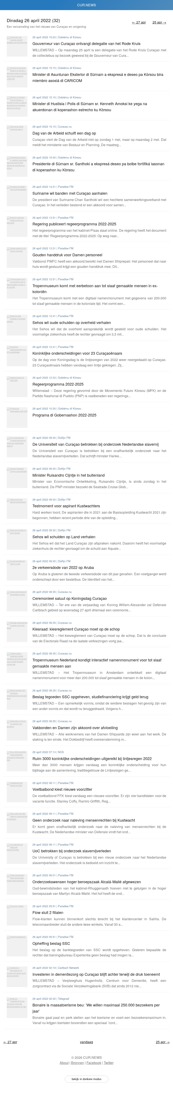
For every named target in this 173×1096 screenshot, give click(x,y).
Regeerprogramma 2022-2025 (58, 384)
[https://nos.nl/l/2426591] (17, 761)
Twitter (109, 1062)
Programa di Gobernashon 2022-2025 (64, 415)
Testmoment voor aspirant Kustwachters (66, 505)
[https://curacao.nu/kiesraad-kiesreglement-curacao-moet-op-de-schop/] (17, 631)
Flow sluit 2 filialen (47, 912)
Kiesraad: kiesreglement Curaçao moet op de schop (76, 629)
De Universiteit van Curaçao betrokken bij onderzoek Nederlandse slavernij (95, 444)
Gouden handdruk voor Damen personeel (67, 254)
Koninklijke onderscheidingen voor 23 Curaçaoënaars (77, 353)
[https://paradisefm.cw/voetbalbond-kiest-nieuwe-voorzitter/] (17, 792)
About (64, 1062)
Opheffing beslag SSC (51, 943)
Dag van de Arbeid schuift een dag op (64, 133)
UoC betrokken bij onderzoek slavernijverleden (71, 850)
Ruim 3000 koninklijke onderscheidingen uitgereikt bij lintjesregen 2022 (92, 758)
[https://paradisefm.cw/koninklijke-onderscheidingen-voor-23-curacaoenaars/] (17, 356)
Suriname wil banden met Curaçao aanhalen (69, 193)
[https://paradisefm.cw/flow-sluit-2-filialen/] (17, 915)
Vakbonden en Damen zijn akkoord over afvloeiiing (75, 727)
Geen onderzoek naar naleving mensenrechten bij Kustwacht (83, 820)
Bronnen (77, 1062)
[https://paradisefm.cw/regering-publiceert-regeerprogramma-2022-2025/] (17, 226)
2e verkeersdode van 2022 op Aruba (63, 567)
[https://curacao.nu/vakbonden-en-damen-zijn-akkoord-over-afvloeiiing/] (17, 730)
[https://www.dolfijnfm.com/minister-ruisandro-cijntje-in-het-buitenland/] (17, 477)
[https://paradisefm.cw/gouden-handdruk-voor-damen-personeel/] (17, 257)
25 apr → (159, 22)
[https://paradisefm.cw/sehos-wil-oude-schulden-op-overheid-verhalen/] (17, 325)
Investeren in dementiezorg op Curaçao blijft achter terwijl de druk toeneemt (96, 974)
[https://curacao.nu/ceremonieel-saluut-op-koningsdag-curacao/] (17, 601)
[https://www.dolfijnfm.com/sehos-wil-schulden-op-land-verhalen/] (17, 539)
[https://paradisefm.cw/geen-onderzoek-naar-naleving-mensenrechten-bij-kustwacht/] (17, 822)
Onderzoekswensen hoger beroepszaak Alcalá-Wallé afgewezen (86, 881)
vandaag (86, 1041)
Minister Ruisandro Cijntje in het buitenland (68, 475)
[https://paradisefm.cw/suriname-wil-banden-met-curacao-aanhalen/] (17, 195)
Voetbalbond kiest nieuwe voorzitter (62, 789)
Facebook (93, 1062)
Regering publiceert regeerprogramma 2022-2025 (74, 223)
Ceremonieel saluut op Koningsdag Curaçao (69, 598)
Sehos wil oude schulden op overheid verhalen (71, 322)
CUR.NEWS (86, 5)
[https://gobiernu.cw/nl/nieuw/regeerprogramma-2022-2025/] (17, 386)
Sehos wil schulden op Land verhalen (63, 536)
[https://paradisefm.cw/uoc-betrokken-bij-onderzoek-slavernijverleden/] (17, 853)
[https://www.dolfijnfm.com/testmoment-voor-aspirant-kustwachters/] (17, 508)
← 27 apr (139, 22)
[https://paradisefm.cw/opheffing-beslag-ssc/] (17, 946)
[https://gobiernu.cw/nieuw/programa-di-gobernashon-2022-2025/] (17, 417)
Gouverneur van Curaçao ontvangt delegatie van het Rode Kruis (86, 43)
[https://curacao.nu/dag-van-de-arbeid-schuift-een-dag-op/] (17, 135)
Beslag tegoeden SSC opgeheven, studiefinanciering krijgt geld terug (90, 696)
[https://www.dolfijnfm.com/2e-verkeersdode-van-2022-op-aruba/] (17, 570)
